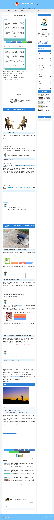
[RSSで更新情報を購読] (22, 456)
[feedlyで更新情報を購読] (20, 456)
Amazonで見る (14, 263)
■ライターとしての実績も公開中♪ (43, 43)
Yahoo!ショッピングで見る (30, 263)
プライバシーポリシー (48, 516)
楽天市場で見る (22, 263)
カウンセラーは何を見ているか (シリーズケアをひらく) (23, 312)
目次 (18, 94)
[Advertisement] (19, 86)
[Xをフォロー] (16, 456)
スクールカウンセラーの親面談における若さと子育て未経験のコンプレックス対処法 (19, 100)
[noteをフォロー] (18, 456)
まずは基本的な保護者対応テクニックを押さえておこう (16, 101)
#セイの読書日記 (17, 410)
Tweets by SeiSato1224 (41, 48)
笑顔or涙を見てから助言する (13, 99)
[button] (29, 42)
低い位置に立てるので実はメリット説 (14, 102)
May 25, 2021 (25, 412)
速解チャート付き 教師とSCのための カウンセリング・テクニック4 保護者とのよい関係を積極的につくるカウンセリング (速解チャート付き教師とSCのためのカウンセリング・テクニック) (22, 260)
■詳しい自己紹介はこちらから (42, 42)
